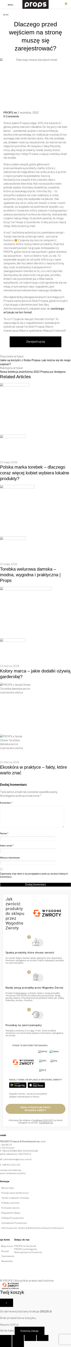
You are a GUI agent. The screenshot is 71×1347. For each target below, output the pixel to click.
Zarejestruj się (35, 341)
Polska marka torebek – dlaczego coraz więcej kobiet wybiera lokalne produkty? (34, 473)
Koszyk (5, 1251)
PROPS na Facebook (25, 1246)
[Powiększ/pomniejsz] (42, 1338)
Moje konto (7, 1246)
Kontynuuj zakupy (30, 1331)
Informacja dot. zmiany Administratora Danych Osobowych (32, 1228)
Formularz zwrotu (10, 1207)
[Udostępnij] (18, 1338)
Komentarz (6, 803)
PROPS (8, 112)
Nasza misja (7, 1187)
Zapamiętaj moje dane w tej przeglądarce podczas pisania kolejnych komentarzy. (34, 875)
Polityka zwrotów (10, 1202)
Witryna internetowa (10, 857)
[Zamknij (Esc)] (6, 1338)
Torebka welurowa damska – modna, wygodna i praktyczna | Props (30, 575)
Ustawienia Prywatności (14, 1223)
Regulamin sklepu (11, 1212)
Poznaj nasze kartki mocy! (15, 1192)
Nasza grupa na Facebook (28, 1252)
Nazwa (4, 833)
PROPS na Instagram (25, 1249)
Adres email (6, 845)
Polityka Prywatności (12, 1218)
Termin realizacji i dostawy (15, 1197)
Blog (5, 15)
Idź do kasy (7, 1330)
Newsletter (7, 1261)
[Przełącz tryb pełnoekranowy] (30, 1338)
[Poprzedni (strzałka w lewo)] (6, 1344)
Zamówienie (7, 1256)
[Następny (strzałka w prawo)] (18, 1344)
